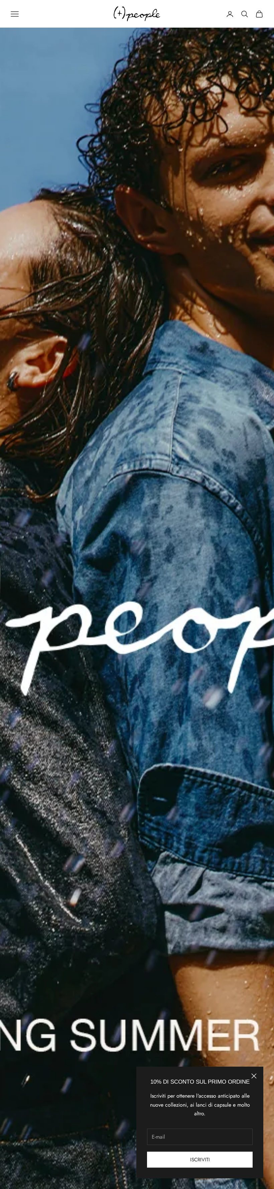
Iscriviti (200, 1159)
